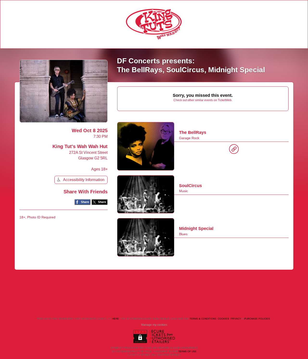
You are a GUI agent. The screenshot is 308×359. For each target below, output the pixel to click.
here (115, 318)
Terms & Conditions (203, 318)
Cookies (223, 318)
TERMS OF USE (187, 351)
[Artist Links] (234, 150)
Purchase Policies (257, 318)
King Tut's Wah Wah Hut (80, 146)
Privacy (236, 318)
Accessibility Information (83, 180)
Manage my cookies (154, 324)
